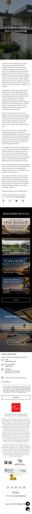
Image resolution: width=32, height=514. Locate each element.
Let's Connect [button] (16, 342)
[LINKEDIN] (16, 487)
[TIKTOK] (24, 487)
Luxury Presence (20, 496)
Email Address (6, 381)
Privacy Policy (22, 392)
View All (16, 300)
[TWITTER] (20, 487)
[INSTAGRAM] (11, 487)
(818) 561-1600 (9, 366)
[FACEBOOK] (7, 487)
